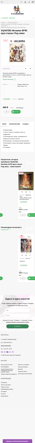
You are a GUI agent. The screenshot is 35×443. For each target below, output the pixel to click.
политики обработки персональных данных (17, 322)
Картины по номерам (23, 364)
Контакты (3, 393)
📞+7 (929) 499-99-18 (6, 342)
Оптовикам (3, 391)
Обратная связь (5, 387)
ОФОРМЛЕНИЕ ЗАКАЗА (7, 389)
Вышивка (20, 369)
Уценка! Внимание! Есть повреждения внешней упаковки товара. (7, 371)
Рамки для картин (22, 371)
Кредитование (4, 396)
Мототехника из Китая (6, 364)
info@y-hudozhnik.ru (6, 345)
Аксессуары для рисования (25, 373)
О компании (4, 382)
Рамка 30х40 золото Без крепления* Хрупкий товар (26, 199)
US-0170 (22, 261)
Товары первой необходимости (9, 374)
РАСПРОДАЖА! (5, 367)
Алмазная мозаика (12, 22)
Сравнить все (5, 229)
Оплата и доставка (5, 384)
